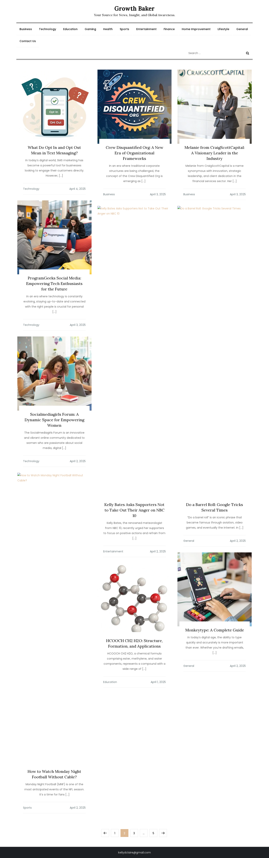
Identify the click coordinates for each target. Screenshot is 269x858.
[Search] (247, 53)
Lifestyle (223, 29)
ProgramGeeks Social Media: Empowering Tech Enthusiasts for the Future (54, 283)
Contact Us (27, 41)
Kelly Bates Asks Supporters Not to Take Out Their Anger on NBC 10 (134, 510)
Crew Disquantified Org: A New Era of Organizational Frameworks (134, 153)
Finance (169, 29)
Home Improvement (196, 29)
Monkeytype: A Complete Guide (214, 630)
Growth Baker (134, 8)
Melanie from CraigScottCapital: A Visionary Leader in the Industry (215, 153)
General (242, 29)
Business (25, 29)
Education (70, 29)
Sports (124, 29)
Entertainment (146, 29)
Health (108, 29)
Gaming (90, 29)
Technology (47, 29)
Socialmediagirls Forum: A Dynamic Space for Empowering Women (54, 420)
